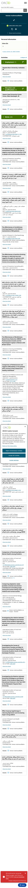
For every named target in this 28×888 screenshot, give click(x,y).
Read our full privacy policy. (9, 446)
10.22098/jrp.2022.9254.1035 (12, 238)
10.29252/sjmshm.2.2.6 (11, 379)
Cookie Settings (14, 460)
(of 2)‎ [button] (13, 578)
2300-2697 (12, 566)
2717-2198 (12, 381)
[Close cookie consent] (25, 426)
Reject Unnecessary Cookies (14, 450)
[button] (23, 57)
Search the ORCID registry (7, 7)
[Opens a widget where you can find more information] (22, 885)
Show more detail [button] (7, 76)
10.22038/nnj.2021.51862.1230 (13, 295)
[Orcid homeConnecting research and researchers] (5, 2)
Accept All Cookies (14, 455)
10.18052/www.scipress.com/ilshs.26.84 (13, 696)
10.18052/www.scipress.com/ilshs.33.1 (15, 662)
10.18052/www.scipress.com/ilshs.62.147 (13, 565)
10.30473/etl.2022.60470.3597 (13, 211)
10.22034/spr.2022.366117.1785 (13, 134)
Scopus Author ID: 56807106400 (11, 51)
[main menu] (25, 3)
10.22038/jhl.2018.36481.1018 (13, 490)
